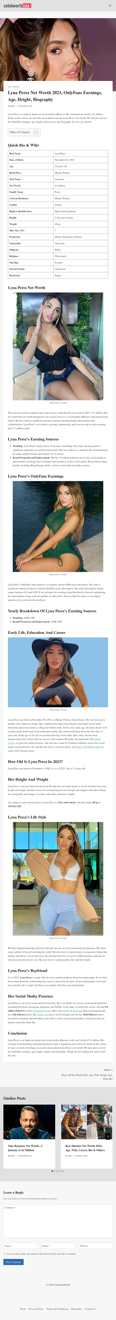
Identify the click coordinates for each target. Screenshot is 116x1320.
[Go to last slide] (8, 1136)
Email (46, 1245)
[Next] (108, 1136)
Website (84, 1245)
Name (8, 1245)
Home (23, 1308)
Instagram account (42, 1010)
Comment (10, 1207)
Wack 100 (81, 746)
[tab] (52, 1171)
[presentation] (29, 1122)
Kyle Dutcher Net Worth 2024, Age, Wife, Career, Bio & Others (85, 1148)
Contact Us (90, 1308)
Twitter (40, 1014)
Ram (12, 106)
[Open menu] (110, 5)
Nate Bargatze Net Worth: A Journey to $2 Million (25, 1148)
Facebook (77, 1010)
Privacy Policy (36, 1308)
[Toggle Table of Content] (34, 132)
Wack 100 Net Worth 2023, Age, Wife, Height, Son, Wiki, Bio (87, 1074)
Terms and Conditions (57, 1308)
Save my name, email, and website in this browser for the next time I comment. (41, 1253)
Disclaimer (76, 1308)
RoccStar (95, 746)
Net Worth (13, 87)
